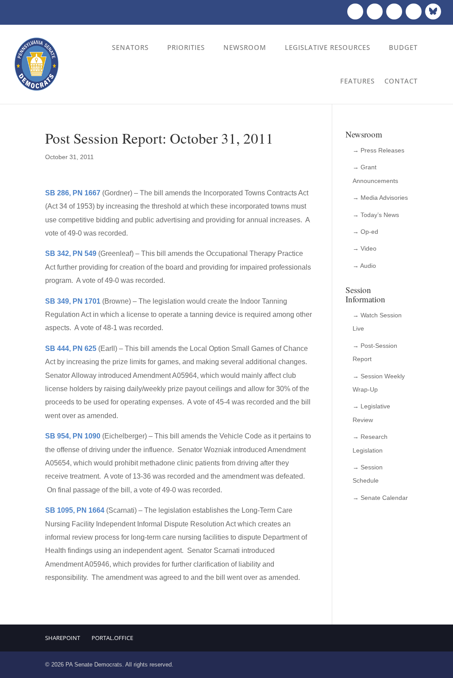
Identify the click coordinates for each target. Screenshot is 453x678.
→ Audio (364, 265)
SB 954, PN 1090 (72, 436)
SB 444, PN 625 (70, 348)
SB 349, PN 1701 (72, 301)
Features (357, 80)
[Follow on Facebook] (355, 11)
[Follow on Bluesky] (433, 11)
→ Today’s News (376, 214)
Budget (403, 47)
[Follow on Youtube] (414, 11)
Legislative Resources (327, 47)
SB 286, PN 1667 (72, 193)
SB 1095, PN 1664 (74, 510)
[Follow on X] (375, 11)
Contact (401, 80)
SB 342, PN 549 (70, 253)
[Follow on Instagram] (394, 11)
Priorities (186, 47)
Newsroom (244, 47)
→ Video (364, 248)
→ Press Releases (378, 150)
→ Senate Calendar (380, 497)
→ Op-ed (365, 231)
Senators (130, 47)
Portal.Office (112, 638)
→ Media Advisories (380, 197)
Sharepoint (62, 638)
